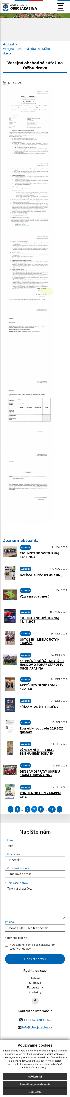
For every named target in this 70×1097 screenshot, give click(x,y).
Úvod (10, 44)
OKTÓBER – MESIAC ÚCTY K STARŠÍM (39, 641)
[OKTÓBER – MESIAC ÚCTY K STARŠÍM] (10, 638)
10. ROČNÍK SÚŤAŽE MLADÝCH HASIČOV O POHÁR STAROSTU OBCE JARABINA (42, 664)
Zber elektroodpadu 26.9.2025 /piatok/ (41, 730)
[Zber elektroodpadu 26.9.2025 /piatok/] (10, 727)
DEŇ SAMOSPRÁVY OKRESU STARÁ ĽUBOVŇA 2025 (40, 773)
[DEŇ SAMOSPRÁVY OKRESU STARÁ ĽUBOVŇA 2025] (10, 770)
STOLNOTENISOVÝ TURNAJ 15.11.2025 (39, 555)
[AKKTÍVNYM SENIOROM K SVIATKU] (10, 684)
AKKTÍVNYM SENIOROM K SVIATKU (38, 687)
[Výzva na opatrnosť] (10, 595)
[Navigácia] (60, 7)
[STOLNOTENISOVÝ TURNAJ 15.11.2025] (10, 552)
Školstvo (35, 983)
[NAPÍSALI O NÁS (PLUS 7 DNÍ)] (10, 573)
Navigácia (11, 7)
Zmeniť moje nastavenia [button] (35, 1084)
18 (52, 809)
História (35, 978)
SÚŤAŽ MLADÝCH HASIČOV (39, 707)
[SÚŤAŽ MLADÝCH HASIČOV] (10, 705)
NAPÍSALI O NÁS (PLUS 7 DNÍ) (41, 575)
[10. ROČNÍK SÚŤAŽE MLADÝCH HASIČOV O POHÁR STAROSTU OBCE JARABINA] (10, 660)
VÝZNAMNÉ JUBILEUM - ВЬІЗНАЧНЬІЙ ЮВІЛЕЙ (37, 752)
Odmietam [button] (35, 1091)
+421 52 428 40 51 (37, 1020)
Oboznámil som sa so (32, 946)
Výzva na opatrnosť (34, 596)
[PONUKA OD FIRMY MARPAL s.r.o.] (10, 791)
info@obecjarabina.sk (37, 1027)
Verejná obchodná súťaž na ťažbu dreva (26, 51)
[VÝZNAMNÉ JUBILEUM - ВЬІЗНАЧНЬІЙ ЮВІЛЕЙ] (10, 748)
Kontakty (35, 992)
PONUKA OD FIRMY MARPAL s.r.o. (40, 795)
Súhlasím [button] (35, 1076)
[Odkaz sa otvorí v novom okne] (35, 1001)
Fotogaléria (35, 987)
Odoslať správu (35, 959)
